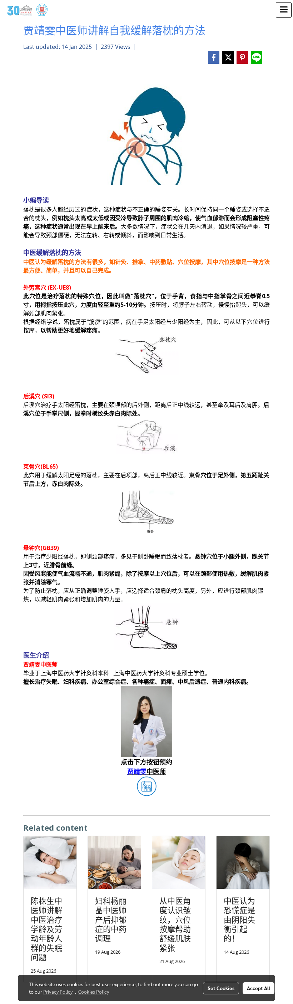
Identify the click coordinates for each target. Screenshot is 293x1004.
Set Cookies (221, 988)
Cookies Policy (93, 991)
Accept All (258, 988)
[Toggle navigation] (284, 10)
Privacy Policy (58, 991)
